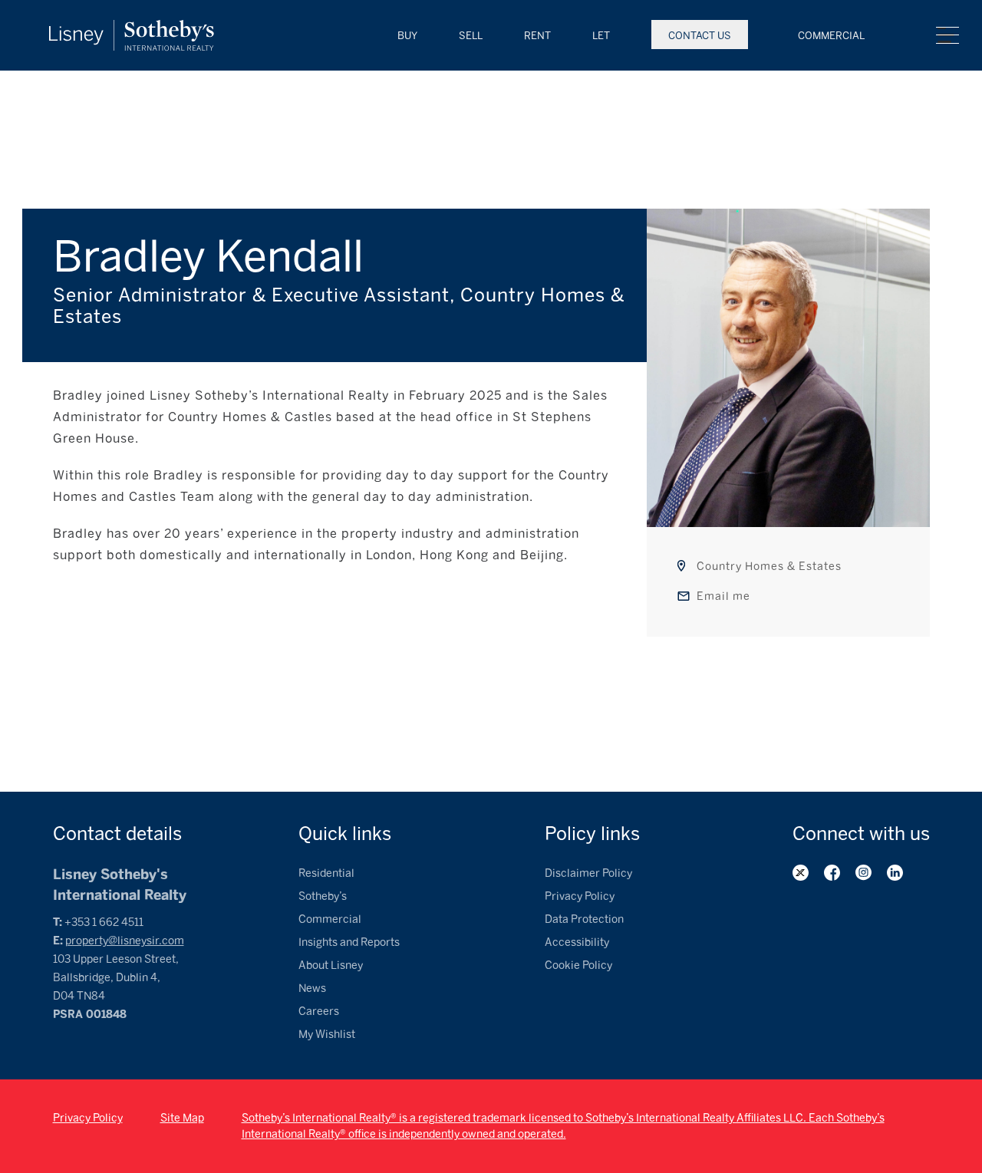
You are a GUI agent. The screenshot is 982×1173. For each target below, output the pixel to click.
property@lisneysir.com (124, 940)
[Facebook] (832, 873)
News (312, 988)
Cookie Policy (578, 965)
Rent (537, 35)
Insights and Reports (349, 942)
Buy (407, 35)
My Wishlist (326, 1034)
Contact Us (699, 35)
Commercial (831, 35)
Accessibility (577, 942)
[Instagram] (863, 873)
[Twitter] (801, 873)
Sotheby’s (322, 896)
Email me (723, 596)
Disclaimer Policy (588, 873)
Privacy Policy (580, 896)
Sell (471, 35)
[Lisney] (131, 27)
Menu (947, 35)
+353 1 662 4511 (103, 922)
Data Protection (584, 919)
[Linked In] (895, 873)
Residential (326, 873)
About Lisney (330, 965)
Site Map (182, 1118)
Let (601, 35)
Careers (318, 1011)
